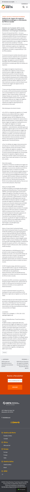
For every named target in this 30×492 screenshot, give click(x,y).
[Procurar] (23, 7)
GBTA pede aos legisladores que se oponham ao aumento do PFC (7, 363)
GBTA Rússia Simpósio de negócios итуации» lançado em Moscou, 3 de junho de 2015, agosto (22, 364)
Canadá (4, 16)
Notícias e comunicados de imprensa (16, 16)
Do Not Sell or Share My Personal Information (14, 487)
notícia (4, 352)
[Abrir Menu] (26, 7)
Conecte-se (24, 3)
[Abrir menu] (2, 474)
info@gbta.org (6, 417)
